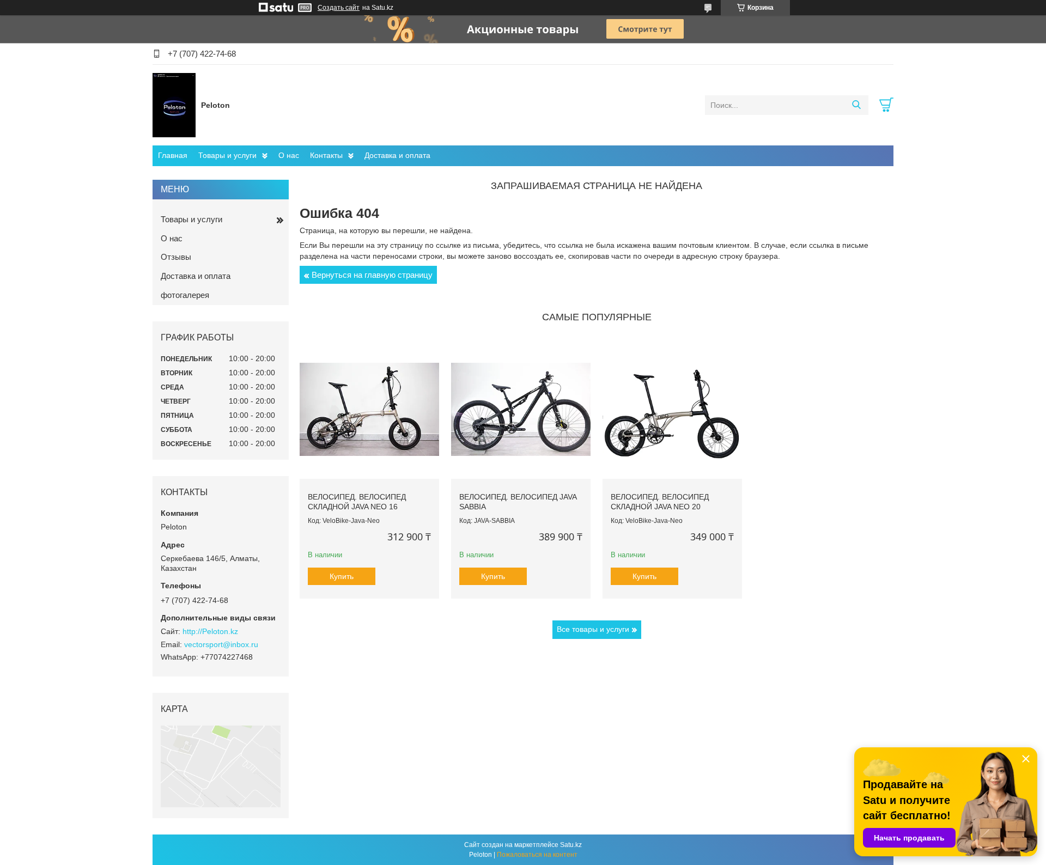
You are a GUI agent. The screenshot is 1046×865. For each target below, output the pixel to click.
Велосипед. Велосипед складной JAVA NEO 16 (357, 501)
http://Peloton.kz (210, 631)
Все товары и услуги (593, 629)
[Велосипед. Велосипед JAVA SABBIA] (521, 409)
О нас (288, 155)
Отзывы (176, 256)
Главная (172, 155)
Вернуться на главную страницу (372, 274)
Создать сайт (339, 7)
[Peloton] (174, 104)
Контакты (326, 155)
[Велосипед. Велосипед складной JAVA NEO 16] (369, 409)
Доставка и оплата (397, 155)
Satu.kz (571, 845)
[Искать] (856, 105)
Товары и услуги (227, 155)
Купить (342, 576)
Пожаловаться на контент (537, 854)
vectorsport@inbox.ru (221, 644)
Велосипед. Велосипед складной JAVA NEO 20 (660, 501)
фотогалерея (185, 295)
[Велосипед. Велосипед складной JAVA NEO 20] (672, 409)
